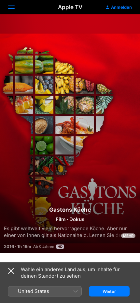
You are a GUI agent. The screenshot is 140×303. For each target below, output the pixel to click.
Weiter (109, 291)
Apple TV (70, 7)
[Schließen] (11, 271)
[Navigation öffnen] (15, 7)
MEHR (128, 235)
